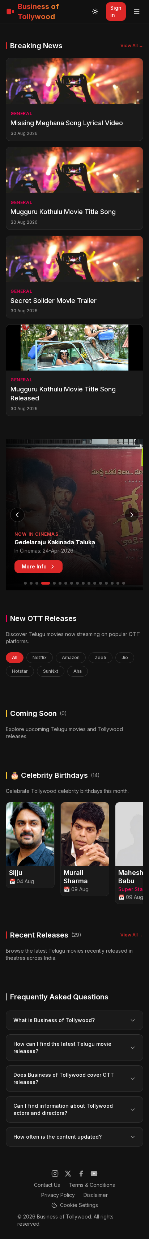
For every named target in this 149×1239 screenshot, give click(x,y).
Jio (125, 657)
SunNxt (50, 671)
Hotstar (20, 671)
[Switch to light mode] (95, 11)
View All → (131, 45)
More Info (34, 566)
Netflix (40, 657)
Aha (77, 671)
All (14, 657)
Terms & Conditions (92, 1185)
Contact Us (47, 1185)
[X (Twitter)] (68, 1173)
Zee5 (100, 657)
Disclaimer (96, 1195)
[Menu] (136, 11)
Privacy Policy (58, 1195)
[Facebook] (81, 1173)
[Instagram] (55, 1173)
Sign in (116, 11)
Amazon (71, 657)
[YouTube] (94, 1173)
